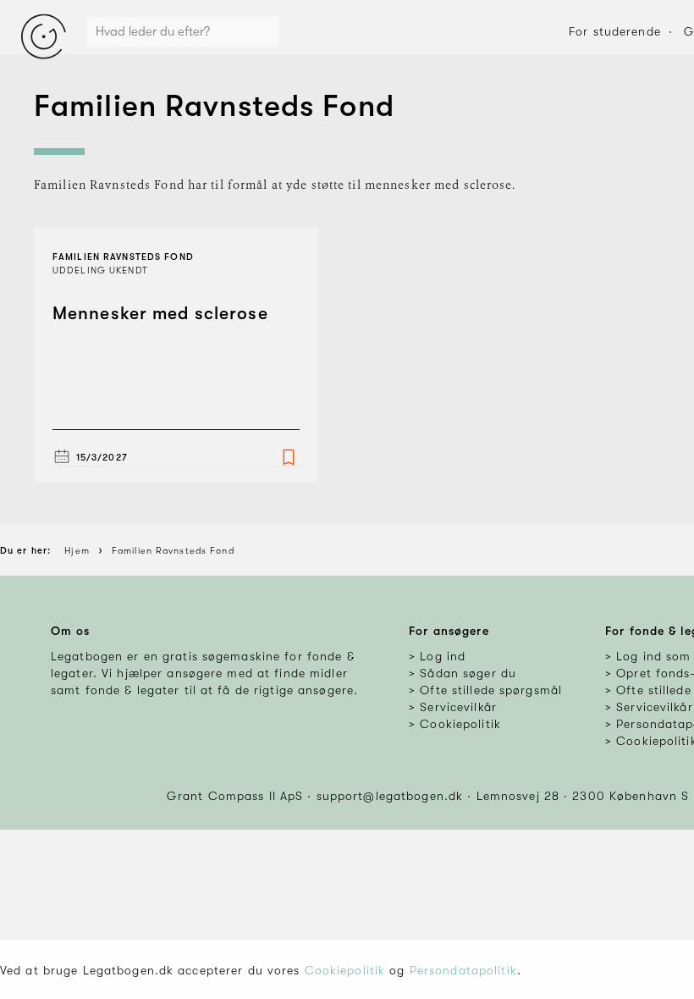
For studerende (615, 31)
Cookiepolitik (345, 970)
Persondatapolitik (463, 970)
